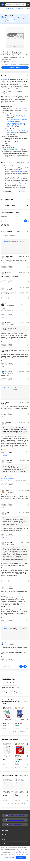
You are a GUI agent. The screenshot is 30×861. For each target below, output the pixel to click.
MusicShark (8, 371)
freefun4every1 (9, 643)
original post (17, 184)
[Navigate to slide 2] (15, 46)
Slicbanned (8, 460)
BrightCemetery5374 (11, 350)
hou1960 (7, 322)
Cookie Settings (9, 857)
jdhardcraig (8, 272)
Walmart (4, 764)
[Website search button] (24, 4)
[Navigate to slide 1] (14, 46)
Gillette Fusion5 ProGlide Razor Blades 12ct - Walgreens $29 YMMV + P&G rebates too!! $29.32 (19, 792)
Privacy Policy (15, 852)
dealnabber (8, 542)
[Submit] (3, 235)
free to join (22, 108)
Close (20, 857)
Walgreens (4, 79)
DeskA (7, 587)
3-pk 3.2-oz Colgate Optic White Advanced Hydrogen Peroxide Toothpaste (20, 756)
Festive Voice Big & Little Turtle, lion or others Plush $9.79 (8, 792)
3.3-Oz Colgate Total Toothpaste (16, 116)
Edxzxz (7, 490)
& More (9, 127)
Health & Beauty (9, 683)
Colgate (6, 692)
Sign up (6, 241)
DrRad (7, 402)
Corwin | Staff (25, 162)
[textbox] (12, 221)
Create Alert (11, 21)
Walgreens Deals (21, 171)
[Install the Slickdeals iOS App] (15, 824)
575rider (7, 304)
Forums (9, 12)
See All (26, 701)
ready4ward (8, 422)
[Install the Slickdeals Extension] (15, 815)
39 (17, 767)
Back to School (9, 8)
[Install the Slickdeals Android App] (15, 820)
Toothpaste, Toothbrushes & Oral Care (10, 687)
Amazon (4, 728)
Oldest (18, 231)
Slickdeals (3, 12)
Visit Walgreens (15, 67)
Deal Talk (14, 12)
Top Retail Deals (19, 8)
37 (5, 52)
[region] (15, 853)
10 (5, 731)
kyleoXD (26, 191)
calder (7, 512)
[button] (7, 52)
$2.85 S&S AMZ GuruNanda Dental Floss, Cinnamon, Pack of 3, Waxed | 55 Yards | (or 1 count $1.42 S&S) (8, 720)
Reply (10, 266)
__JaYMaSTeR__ (9, 256)
